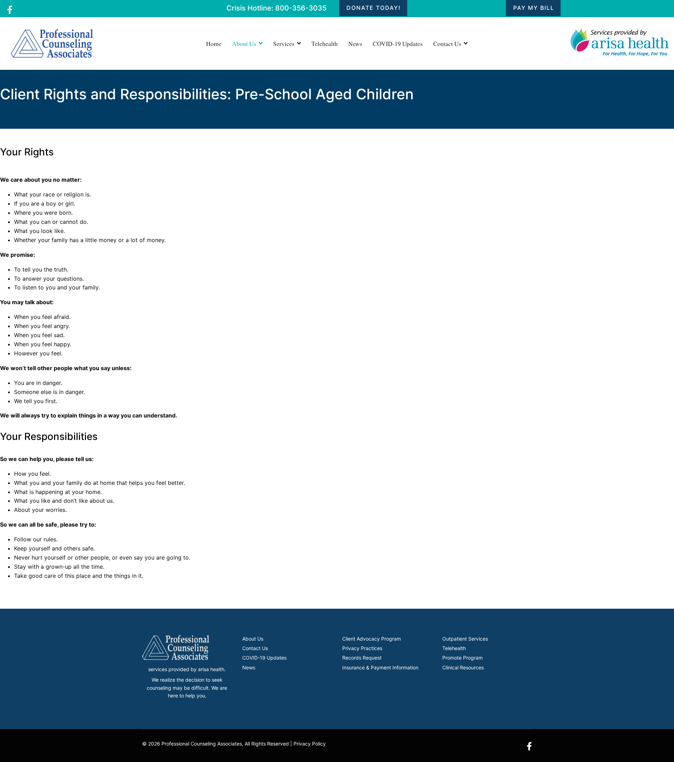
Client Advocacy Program (371, 639)
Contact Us (447, 43)
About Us (244, 43)
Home (214, 43)
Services (284, 43)
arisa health (211, 669)
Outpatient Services (465, 639)
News (355, 43)
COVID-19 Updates (398, 43)
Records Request (362, 658)
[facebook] (9, 10)
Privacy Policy (309, 744)
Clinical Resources (463, 667)
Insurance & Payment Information (380, 667)
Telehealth (324, 43)
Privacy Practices (362, 648)
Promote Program (462, 658)
